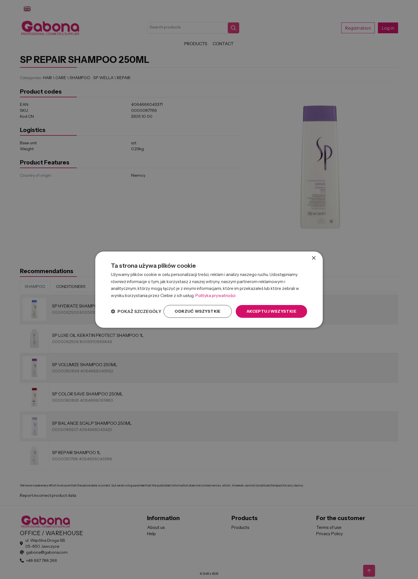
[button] (136, 311)
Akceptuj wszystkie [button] (271, 311)
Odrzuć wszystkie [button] (197, 311)
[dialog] (209, 289)
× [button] (313, 258)
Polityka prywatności (215, 295)
